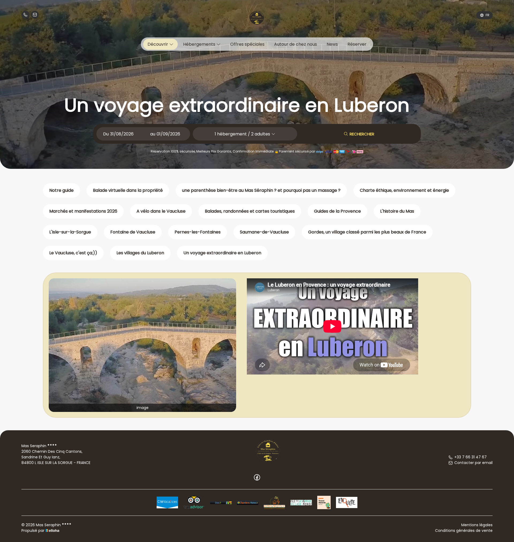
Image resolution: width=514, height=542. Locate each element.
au (152, 134)
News (332, 44)
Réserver (356, 44)
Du (106, 134)
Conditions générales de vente (464, 530)
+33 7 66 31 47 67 (470, 457)
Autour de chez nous (295, 44)
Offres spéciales (247, 44)
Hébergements (199, 44)
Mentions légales (477, 525)
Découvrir (158, 44)
